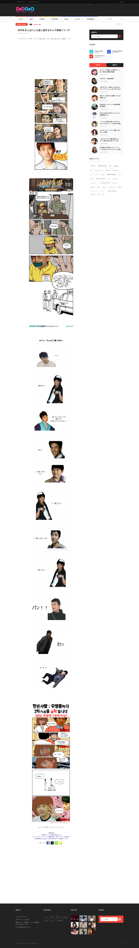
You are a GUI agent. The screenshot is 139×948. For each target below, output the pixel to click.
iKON (103, 194)
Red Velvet (111, 174)
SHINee (120, 187)
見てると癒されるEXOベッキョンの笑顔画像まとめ (110, 114)
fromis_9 (114, 183)
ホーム (21, 19)
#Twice (42, 19)
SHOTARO (92, 194)
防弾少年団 (102, 166)
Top (122, 943)
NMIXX (92, 179)
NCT (91, 170)
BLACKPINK (100, 178)
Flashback (90, 19)
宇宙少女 (104, 187)
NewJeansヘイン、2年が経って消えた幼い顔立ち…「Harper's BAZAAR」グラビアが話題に (65, 24)
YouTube (54, 19)
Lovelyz (92, 187)
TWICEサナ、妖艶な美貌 (106, 78)
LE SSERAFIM (105, 183)
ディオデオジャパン (20, 1)
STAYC (96, 174)
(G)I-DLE (103, 174)
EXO (120, 174)
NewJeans (115, 179)
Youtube (64, 917)
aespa (107, 170)
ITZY (109, 179)
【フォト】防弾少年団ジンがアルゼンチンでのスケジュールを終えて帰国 (110, 122)
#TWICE (58, 917)
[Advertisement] (89, 10)
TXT (91, 174)
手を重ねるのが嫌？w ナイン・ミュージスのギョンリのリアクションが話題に (110, 149)
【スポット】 (93, 183)
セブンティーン (99, 170)
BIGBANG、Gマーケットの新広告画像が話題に (110, 105)
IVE (110, 166)
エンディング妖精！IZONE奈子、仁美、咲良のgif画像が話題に (110, 71)
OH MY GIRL (112, 187)
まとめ (66, 19)
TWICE (93, 166)
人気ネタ (97, 65)
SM (98, 187)
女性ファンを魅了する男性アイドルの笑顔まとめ (110, 97)
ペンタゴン (102, 191)
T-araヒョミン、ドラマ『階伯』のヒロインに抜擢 (110, 131)
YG (98, 194)
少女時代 (116, 166)
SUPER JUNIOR (112, 191)
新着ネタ (115, 65)
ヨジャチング (93, 191)
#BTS (31, 19)
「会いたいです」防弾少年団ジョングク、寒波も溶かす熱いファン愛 (109, 140)
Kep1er (115, 170)
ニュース (77, 19)
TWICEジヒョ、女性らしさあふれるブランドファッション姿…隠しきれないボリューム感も (110, 89)
